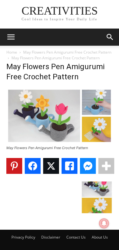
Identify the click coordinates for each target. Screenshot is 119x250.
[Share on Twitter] (51, 166)
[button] (11, 37)
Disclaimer (50, 237)
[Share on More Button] (106, 166)
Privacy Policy (23, 237)
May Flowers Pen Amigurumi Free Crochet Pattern (67, 52)
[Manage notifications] (104, 223)
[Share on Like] (69, 166)
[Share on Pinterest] (14, 166)
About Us (100, 237)
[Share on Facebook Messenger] (88, 166)
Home (11, 52)
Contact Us (76, 237)
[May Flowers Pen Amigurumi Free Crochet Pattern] (59, 142)
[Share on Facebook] (33, 166)
